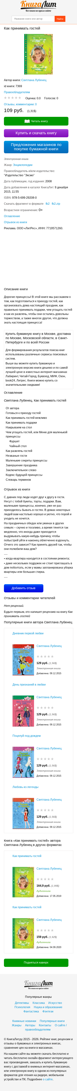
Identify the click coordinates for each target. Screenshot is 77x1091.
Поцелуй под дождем (27, 735)
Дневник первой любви (28, 633)
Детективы (22, 1002)
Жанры (16, 1025)
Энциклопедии (22, 164)
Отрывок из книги (15, 222)
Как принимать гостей (27, 856)
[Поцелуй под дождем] (23, 762)
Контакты (45, 1025)
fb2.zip (56, 203)
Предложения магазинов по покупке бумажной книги (36, 146)
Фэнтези (47, 1011)
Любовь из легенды (25, 787)
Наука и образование (48, 1007)
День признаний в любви (29, 684)
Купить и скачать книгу (36, 133)
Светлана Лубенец (33, 80)
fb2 (48, 203)
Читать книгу (39, 121)
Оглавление (12, 216)
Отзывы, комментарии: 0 (20, 104)
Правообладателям (17, 92)
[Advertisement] (38, 259)
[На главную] (38, 6)
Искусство (55, 1002)
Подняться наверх (36, 962)
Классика (39, 1002)
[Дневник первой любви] (23, 659)
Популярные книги (52, 1021)
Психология (22, 1007)
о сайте (48, 1079)
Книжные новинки (24, 1021)
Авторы (30, 1025)
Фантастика (31, 1011)
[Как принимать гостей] (23, 882)
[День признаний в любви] (23, 711)
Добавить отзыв (23, 588)
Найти (60, 19)
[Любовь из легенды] (23, 813)
